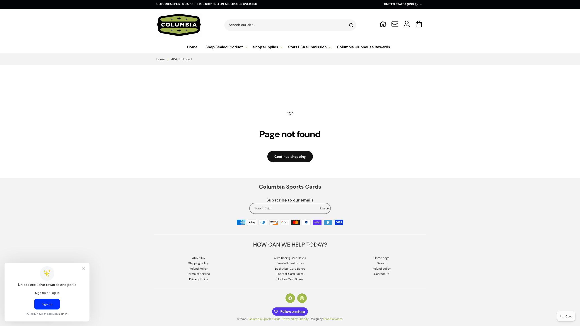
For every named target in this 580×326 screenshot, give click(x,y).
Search (381, 263)
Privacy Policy (198, 279)
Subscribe (325, 208)
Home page (381, 258)
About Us (198, 258)
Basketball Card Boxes (290, 269)
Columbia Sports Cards (264, 319)
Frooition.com (332, 319)
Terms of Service (198, 274)
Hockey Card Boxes (290, 279)
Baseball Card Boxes (290, 263)
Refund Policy (198, 269)
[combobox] (290, 25)
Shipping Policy (198, 263)
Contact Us (381, 274)
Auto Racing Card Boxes (290, 258)
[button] (419, 24)
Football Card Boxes (290, 274)
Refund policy (381, 269)
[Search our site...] (351, 25)
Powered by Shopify (295, 319)
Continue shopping (290, 156)
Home (160, 59)
